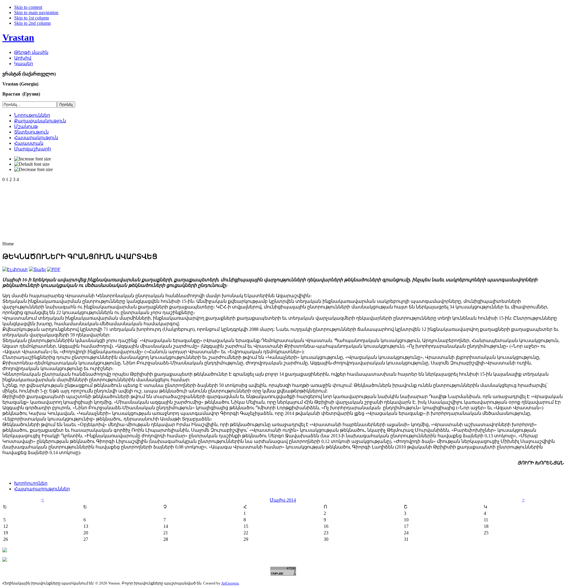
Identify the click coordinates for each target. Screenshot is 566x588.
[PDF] (53, 269)
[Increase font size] (32, 159)
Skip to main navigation (36, 12)
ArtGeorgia (230, 583)
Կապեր (23, 63)
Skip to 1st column (31, 17)
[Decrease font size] (33, 169)
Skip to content (28, 7)
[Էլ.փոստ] (15, 269)
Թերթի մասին (31, 52)
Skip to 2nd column (32, 23)
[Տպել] (37, 269)
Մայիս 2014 (283, 499)
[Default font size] (32, 164)
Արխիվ (22, 57)
